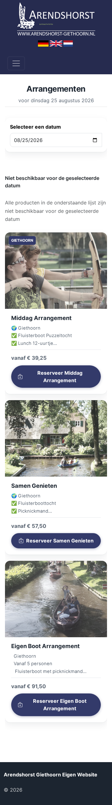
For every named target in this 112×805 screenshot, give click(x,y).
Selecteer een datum (35, 127)
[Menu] (16, 63)
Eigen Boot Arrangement (45, 646)
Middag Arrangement (41, 317)
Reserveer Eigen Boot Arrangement (59, 704)
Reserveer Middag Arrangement (59, 376)
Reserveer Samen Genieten (60, 540)
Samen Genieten (34, 485)
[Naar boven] (33, 789)
